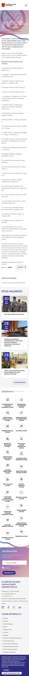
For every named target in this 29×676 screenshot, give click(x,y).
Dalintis (20, 267)
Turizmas (5, 632)
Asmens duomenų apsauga (10, 649)
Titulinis (3, 29)
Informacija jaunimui (8, 641)
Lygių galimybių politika (9, 652)
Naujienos (9, 29)
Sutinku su (12, 568)
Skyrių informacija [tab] (8, 391)
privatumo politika (15, 568)
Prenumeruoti (9, 573)
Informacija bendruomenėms (10, 646)
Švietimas (5, 621)
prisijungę (7, 282)
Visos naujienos (20, 382)
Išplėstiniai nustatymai (11, 673)
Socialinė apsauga (7, 624)
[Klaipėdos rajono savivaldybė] (9, 5)
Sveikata (5, 618)
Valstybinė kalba (7, 629)
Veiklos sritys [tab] (19, 391)
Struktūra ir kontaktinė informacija (12, 638)
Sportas (5, 627)
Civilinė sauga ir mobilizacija (10, 643)
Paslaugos (5, 635)
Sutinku (6, 670)
